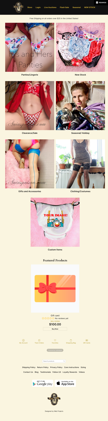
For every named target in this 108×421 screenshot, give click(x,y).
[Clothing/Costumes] (80, 163)
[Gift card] (55, 288)
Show (101, 2)
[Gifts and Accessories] (29, 163)
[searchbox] (54, 361)
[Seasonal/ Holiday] (80, 105)
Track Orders (39, 343)
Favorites (55, 343)
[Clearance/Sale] (29, 105)
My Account (23, 343)
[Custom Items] (55, 222)
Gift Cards (86, 343)
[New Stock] (80, 47)
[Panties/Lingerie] (29, 47)
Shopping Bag (71, 343)
